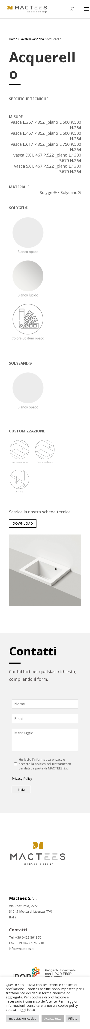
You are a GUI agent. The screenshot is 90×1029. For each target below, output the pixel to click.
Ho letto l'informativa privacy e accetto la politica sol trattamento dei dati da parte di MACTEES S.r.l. (45, 763)
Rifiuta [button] (72, 1018)
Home (13, 39)
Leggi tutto (26, 1009)
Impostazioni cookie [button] (22, 1018)
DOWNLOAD (23, 523)
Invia (21, 789)
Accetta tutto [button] (53, 1018)
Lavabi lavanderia (32, 39)
